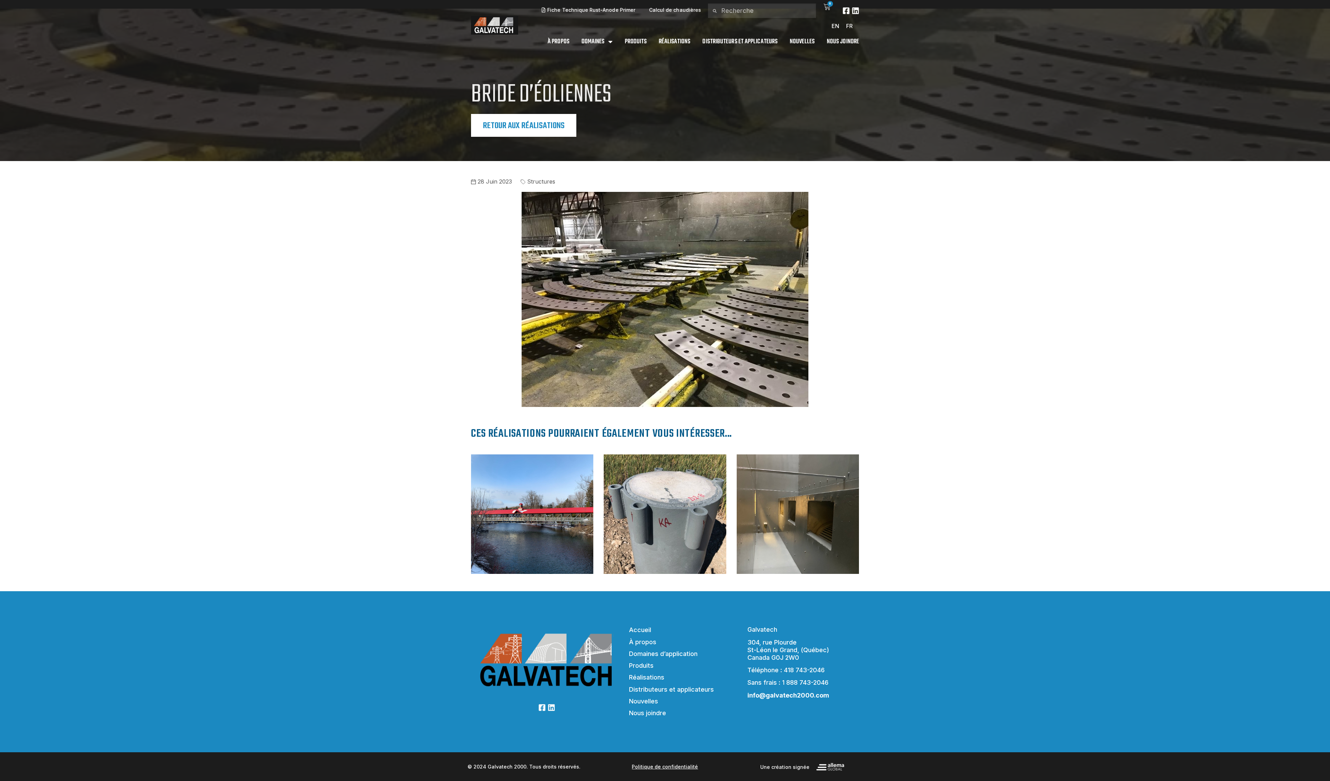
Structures (541, 181)
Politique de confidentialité (665, 767)
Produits (636, 42)
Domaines (593, 42)
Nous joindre (843, 42)
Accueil (640, 629)
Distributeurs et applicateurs (740, 42)
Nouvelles (802, 42)
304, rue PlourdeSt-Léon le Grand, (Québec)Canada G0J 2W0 (788, 650)
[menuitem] (835, 26)
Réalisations (674, 42)
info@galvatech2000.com (788, 695)
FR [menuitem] (849, 26)
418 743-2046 (804, 670)
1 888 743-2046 (805, 682)
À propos (558, 42)
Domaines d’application (663, 653)
